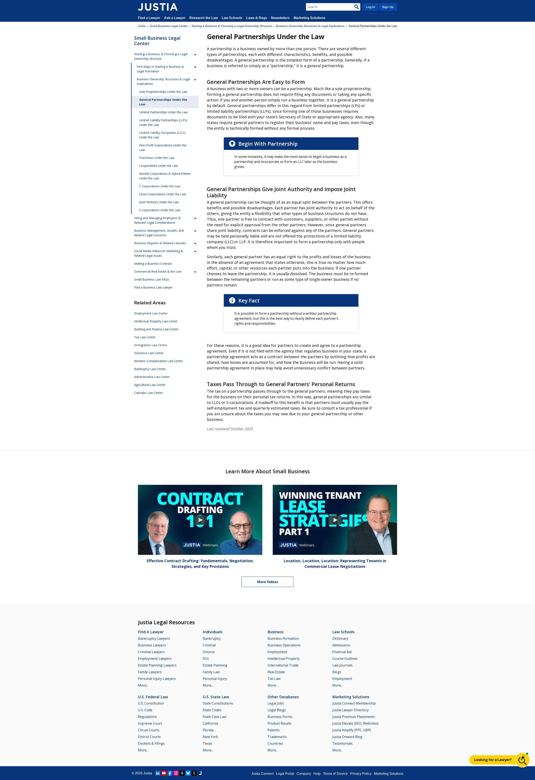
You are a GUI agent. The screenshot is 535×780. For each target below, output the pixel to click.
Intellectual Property (284, 658)
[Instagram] (175, 773)
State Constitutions (218, 703)
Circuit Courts (148, 730)
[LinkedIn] (157, 773)
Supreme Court (150, 723)
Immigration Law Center (150, 345)
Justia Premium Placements (353, 716)
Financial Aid (342, 652)
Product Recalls (279, 723)
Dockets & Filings (151, 743)
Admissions (341, 645)
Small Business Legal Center (169, 26)
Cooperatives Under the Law (158, 166)
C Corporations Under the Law (159, 186)
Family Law (211, 672)
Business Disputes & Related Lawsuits (160, 243)
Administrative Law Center (152, 377)
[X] (194, 773)
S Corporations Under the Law (159, 210)
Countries (275, 743)
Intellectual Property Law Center (156, 321)
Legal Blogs (277, 710)
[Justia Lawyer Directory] (200, 773)
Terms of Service (335, 773)
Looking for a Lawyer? (493, 759)
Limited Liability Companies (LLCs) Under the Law (162, 135)
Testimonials (342, 743)
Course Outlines (345, 658)
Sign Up (388, 7)
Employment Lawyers (154, 658)
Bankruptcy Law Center (150, 369)
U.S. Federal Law (153, 696)
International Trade (283, 665)
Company (304, 773)
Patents (274, 730)
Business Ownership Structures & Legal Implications (310, 26)
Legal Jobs (276, 703)
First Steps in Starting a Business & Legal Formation (160, 69)
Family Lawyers (150, 672)
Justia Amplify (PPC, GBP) (351, 730)
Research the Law (203, 18)
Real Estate (276, 672)
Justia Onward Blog (347, 736)
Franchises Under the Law (156, 158)
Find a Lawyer (149, 18)
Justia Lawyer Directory (350, 710)
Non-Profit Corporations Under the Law (162, 147)
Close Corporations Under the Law (162, 194)
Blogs (336, 672)
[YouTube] (163, 773)
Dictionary (340, 638)
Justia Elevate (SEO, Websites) (355, 723)
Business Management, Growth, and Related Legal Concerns (159, 233)
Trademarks (277, 736)
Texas (207, 743)
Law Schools (232, 18)
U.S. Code (145, 710)
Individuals (213, 631)
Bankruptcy (212, 638)
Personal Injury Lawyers (157, 678)
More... (143, 685)
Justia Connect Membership (354, 703)
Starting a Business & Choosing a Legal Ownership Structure (232, 26)
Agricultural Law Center (150, 385)
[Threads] (182, 773)
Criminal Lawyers (151, 652)
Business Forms (280, 716)
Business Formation (283, 638)
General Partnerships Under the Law (163, 102)
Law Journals (342, 665)
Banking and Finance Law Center (156, 329)
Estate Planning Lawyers (157, 665)
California (210, 723)
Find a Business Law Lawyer (153, 287)
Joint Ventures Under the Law (159, 202)
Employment (277, 652)
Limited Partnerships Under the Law (163, 112)
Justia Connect (262, 773)
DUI (206, 658)
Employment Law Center (151, 313)
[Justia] (158, 7)
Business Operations (284, 645)
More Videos (267, 582)
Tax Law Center (144, 337)
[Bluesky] (188, 773)
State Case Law (214, 716)
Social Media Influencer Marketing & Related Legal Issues (158, 253)
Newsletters (280, 18)
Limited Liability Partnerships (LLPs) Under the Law (163, 122)
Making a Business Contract (153, 264)
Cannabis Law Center (148, 393)
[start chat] (522, 759)
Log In (370, 7)
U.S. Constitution (151, 703)
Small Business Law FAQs (151, 279)
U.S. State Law (216, 696)
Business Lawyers (152, 645)
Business (276, 631)
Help (317, 773)
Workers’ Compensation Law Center (158, 361)
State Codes (212, 710)
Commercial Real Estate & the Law (157, 271)
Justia (142, 26)
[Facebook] (169, 773)
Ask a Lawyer (175, 18)
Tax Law (274, 678)
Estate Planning (215, 665)
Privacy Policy (360, 773)
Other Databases (283, 696)
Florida (208, 730)
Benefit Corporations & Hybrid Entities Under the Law (165, 176)
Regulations (147, 716)
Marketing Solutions (309, 18)
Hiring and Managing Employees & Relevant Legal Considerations (157, 220)
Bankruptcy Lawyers (154, 638)
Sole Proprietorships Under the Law (163, 92)
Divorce (209, 652)
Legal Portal (285, 773)
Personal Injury (215, 678)
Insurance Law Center (149, 353)
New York (210, 736)
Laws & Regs (256, 18)
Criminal (209, 645)
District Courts (149, 736)
